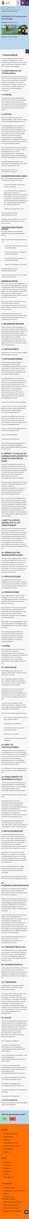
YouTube (7, 1165)
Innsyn (6, 1194)
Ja (4, 1119)
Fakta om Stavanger (10, 1205)
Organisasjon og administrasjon (15, 1191)
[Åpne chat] (26, 1212)
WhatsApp (7, 1177)
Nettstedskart (8, 1149)
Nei (12, 1119)
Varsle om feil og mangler (12, 1146)
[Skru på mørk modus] (18, 3)
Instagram (7, 1162)
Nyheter (6, 1140)
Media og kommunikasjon (12, 1202)
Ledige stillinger (9, 1188)
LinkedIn (7, 1171)
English (6, 1152)
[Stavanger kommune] (6, 3)
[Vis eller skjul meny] (27, 3)
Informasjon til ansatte (11, 1208)
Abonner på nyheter (10, 1143)
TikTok (6, 1174)
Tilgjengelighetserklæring (12, 1211)
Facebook (7, 1168)
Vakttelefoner (8, 1137)
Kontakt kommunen (10, 1134)
